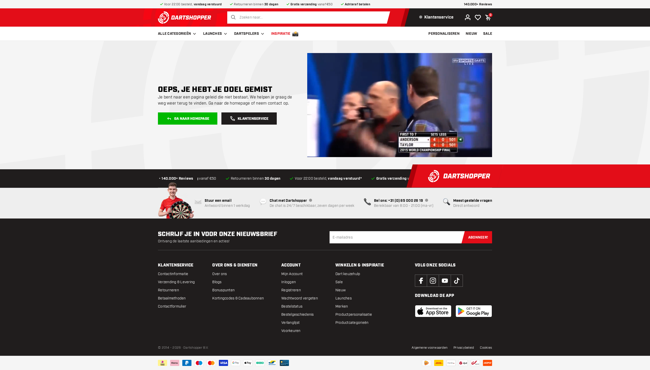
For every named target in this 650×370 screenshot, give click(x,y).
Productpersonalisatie (353, 314)
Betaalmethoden (172, 298)
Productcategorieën (352, 323)
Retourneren (168, 290)
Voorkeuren (291, 331)
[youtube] (445, 281)
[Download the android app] (474, 311)
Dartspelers (246, 33)
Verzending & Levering (176, 282)
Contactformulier (172, 306)
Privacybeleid (463, 348)
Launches (212, 33)
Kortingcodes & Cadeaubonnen (238, 298)
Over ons (219, 274)
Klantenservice (253, 118)
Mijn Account (292, 274)
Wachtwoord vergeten (299, 298)
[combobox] (309, 17)
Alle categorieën (174, 33)
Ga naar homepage (191, 118)
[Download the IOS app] (433, 311)
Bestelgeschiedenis (297, 314)
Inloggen (288, 282)
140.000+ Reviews (478, 4)
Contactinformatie (173, 274)
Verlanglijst (290, 323)
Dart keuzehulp (347, 274)
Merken (341, 306)
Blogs (216, 282)
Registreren (291, 290)
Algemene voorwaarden (429, 348)
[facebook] (421, 281)
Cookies (486, 348)
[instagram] (433, 281)
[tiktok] (457, 281)
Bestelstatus (291, 306)
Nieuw (340, 290)
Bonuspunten (223, 290)
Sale (339, 282)
